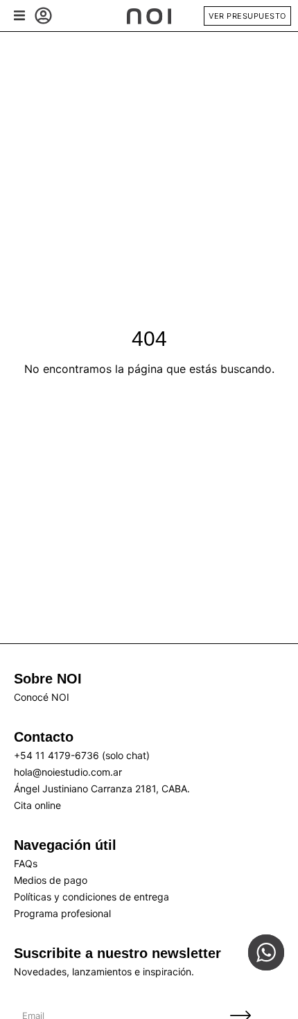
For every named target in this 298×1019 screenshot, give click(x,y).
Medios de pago (50, 880)
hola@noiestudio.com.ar (68, 772)
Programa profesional (62, 913)
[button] (19, 15)
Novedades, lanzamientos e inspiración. (104, 971)
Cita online (37, 805)
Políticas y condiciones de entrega (91, 897)
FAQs (25, 863)
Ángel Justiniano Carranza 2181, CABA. (102, 788)
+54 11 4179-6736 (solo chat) (82, 755)
